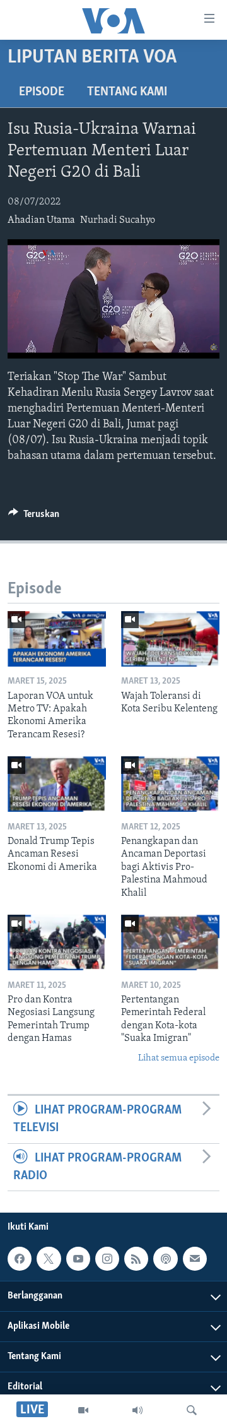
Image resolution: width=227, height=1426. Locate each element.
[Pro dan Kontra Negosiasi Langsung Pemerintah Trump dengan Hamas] (57, 942)
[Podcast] (165, 1259)
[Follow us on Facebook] (20, 1259)
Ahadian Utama (41, 220)
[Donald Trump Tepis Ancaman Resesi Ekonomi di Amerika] (57, 784)
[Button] (33, 517)
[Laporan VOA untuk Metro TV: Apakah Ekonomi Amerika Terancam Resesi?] (57, 639)
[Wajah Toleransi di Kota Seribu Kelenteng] (170, 639)
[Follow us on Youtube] (78, 1259)
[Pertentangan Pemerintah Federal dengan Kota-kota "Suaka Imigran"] (170, 942)
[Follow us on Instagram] (107, 1259)
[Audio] (137, 1410)
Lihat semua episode (178, 1058)
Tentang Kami (127, 92)
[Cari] (192, 1410)
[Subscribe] (195, 1259)
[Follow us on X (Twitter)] (49, 1259)
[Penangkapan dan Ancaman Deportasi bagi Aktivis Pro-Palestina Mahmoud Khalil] (170, 784)
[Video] (83, 1410)
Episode (41, 92)
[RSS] (136, 1259)
